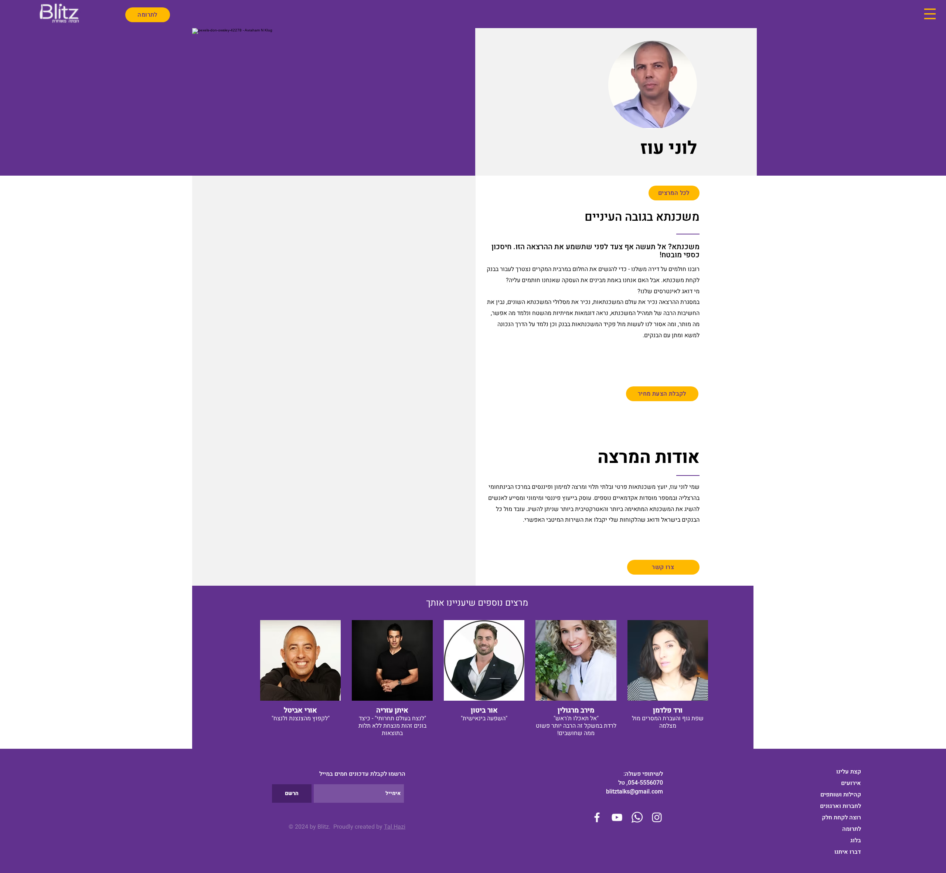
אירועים (851, 783)
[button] (930, 14)
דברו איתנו (847, 851)
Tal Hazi (394, 826)
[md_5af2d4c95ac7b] (636, 817)
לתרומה (851, 829)
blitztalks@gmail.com (634, 791)
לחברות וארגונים (840, 806)
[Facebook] (597, 817)
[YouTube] (616, 817)
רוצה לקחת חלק (841, 817)
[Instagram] (656, 817)
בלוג (855, 840)
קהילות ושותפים (840, 794)
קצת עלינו (848, 771)
